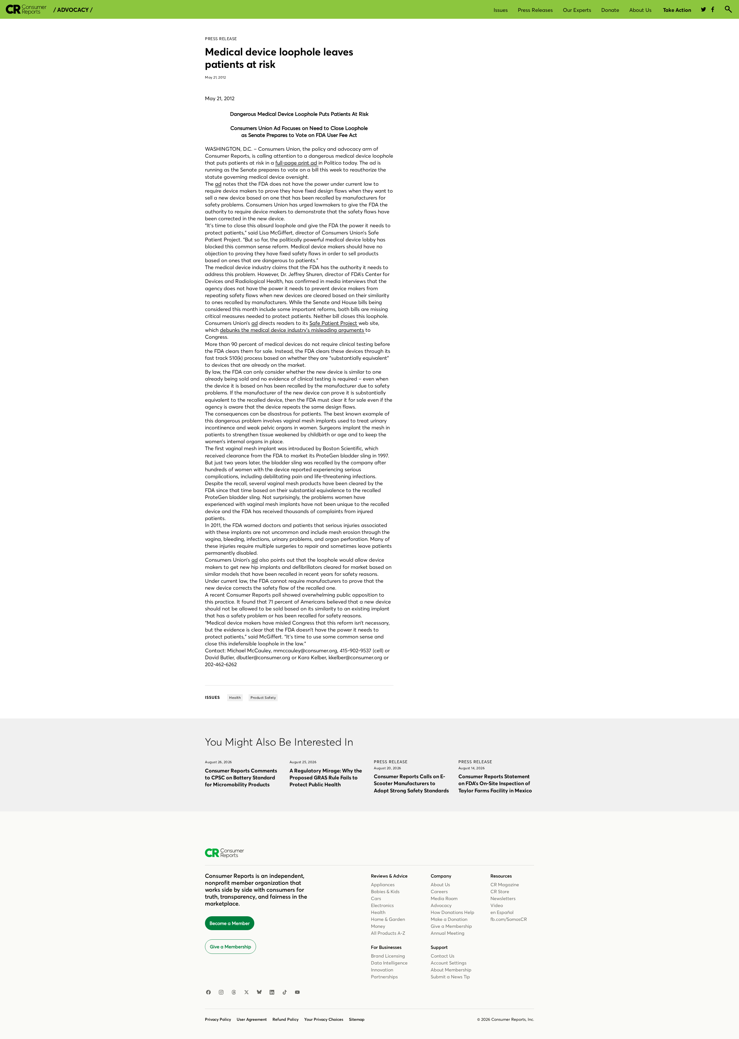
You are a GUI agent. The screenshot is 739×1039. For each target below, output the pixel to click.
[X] (246, 992)
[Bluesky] (259, 992)
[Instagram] (221, 992)
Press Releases (535, 10)
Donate (610, 10)
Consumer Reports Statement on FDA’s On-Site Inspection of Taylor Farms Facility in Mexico (495, 783)
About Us (640, 10)
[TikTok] (284, 992)
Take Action (677, 10)
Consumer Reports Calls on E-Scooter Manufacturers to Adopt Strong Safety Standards (411, 783)
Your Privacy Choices (323, 1019)
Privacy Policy (218, 1019)
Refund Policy (285, 1019)
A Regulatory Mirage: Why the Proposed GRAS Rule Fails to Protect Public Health (326, 777)
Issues (501, 10)
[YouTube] (297, 992)
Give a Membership (230, 946)
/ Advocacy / (72, 9)
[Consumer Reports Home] (227, 853)
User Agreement (252, 1019)
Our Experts (577, 10)
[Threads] (233, 992)
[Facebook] (208, 992)
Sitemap (357, 1019)
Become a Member (230, 923)
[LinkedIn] (271, 992)
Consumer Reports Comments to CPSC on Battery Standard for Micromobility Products (241, 777)
